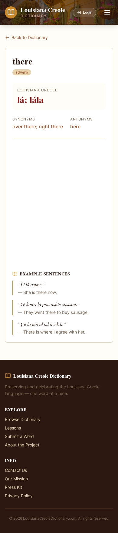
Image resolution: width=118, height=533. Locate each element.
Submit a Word (19, 436)
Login (87, 12)
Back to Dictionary (29, 37)
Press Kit (13, 487)
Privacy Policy (19, 495)
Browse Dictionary (23, 419)
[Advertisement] (59, 205)
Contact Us (16, 470)
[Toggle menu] (107, 12)
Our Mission (16, 478)
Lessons (13, 427)
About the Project (22, 444)
